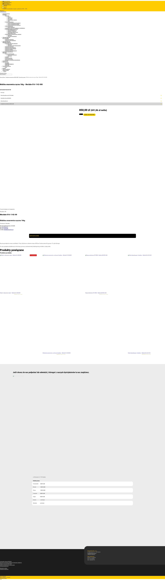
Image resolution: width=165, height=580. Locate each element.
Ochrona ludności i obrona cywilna (6, 70)
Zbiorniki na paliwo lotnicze (10, 48)
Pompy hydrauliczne (9, 21)
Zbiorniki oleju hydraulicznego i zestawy (13, 34)
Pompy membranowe (9, 53)
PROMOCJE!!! (5, 61)
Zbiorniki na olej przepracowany (14, 45)
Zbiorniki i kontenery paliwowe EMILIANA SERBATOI (11, 562)
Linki (9, 20)
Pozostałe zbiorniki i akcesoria (11, 43)
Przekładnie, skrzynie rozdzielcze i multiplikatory (15, 28)
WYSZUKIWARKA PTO (12, 30)
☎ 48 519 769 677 (6, 3)
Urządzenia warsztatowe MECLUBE (12, 77)
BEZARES (7, 63)
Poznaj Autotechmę (4, 566)
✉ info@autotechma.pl (7, 4)
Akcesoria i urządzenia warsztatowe (12, 60)
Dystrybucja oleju (8, 57)
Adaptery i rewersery (12, 31)
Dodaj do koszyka (89, 114)
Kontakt (4, 68)
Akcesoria (7, 15)
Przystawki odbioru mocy (13, 32)
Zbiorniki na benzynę (9, 39)
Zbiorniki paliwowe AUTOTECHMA (6, 38)
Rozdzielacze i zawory (12, 19)
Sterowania (10, 17)
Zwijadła (7, 56)
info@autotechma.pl (91, 553)
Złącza (9, 16)
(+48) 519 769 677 (91, 554)
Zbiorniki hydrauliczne (12, 36)
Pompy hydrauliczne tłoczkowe (14, 23)
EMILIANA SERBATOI (9, 64)
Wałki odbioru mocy (12, 33)
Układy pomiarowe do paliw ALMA (7, 565)
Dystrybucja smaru (9, 59)
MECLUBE (7, 65)
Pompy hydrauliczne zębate (13, 24)
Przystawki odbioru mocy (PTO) (11, 29)
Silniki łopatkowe (11, 27)
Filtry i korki (10, 18)
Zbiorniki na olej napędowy (10, 40)
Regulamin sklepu (3, 568)
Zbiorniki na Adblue (9, 49)
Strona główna (2, 77)
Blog (6, 67)
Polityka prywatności (4, 569)
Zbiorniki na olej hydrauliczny (11, 50)
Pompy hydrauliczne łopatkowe (14, 25)
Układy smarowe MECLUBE (6, 563)
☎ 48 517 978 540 (6, 1)
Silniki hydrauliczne (9, 26)
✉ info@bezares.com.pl (7, 2)
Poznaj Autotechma (7, 66)
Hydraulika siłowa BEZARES (6, 14)
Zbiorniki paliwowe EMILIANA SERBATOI (7, 42)
